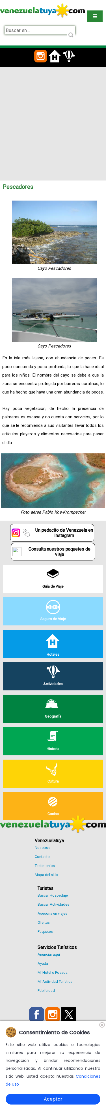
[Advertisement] (53, 122)
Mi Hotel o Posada (53, 972)
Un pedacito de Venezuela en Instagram (64, 532)
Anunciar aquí (49, 954)
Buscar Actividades (53, 904)
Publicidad (46, 990)
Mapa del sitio (46, 875)
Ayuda (43, 963)
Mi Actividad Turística (55, 981)
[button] (40, 65)
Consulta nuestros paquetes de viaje (59, 551)
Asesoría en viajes (52, 913)
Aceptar (53, 1099)
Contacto (42, 857)
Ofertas (44, 922)
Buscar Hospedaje (53, 895)
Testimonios (45, 866)
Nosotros (42, 847)
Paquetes (45, 931)
